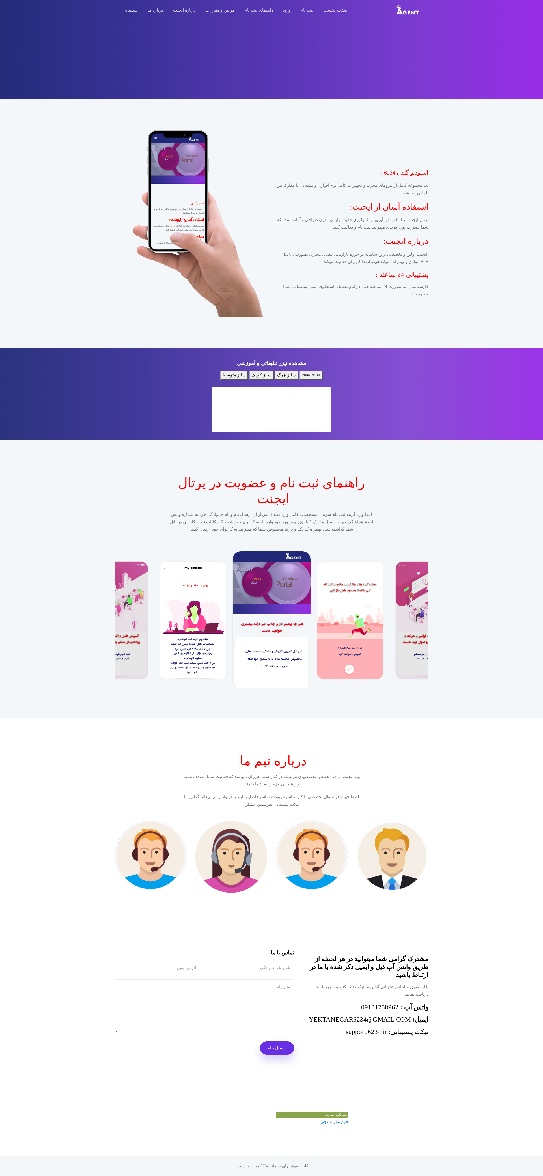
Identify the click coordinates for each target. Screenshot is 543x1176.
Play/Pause (310, 375)
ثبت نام (307, 10)
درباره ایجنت (184, 10)
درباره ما (155, 10)
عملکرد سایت (335, 1115)
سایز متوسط (234, 375)
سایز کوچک (261, 375)
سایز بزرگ (286, 375)
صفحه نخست (336, 10)
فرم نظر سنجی (334, 1121)
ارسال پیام (277, 1048)
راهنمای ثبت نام (259, 10)
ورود (287, 10)
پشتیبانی (130, 10)
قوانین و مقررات (220, 10)
